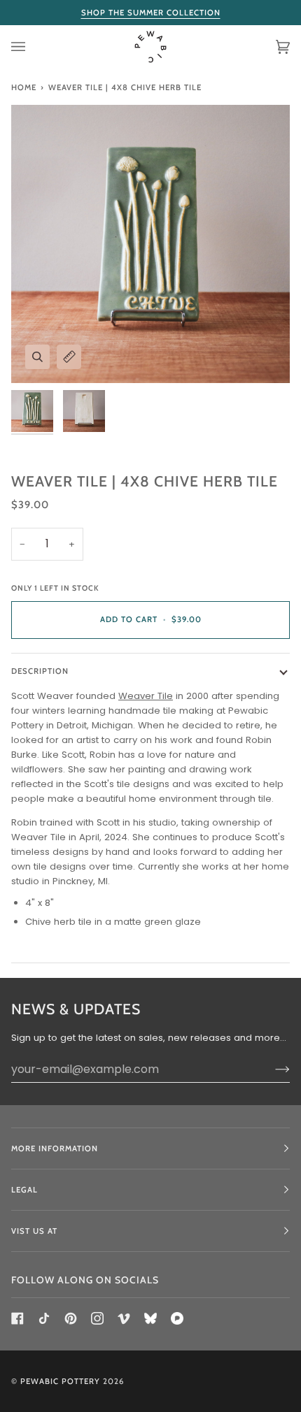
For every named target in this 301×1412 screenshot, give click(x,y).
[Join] (271, 1069)
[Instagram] (97, 1318)
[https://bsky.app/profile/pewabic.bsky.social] (150, 1318)
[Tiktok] (44, 1318)
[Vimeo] (124, 1318)
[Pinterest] (70, 1318)
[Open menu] (32, 47)
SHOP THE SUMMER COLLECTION (150, 12)
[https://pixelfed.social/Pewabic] (177, 1318)
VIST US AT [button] (34, 1231)
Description (40, 671)
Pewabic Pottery (60, 1381)
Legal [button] (24, 1190)
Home (23, 87)
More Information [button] (54, 1148)
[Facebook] (17, 1318)
